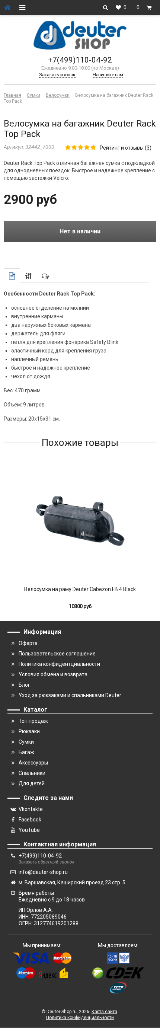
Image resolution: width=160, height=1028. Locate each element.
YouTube (29, 830)
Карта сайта (104, 1011)
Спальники (32, 773)
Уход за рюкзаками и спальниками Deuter (70, 695)
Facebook (30, 820)
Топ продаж (33, 721)
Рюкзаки (29, 731)
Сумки (26, 742)
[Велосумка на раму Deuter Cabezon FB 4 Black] (80, 520)
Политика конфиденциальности (80, 1017)
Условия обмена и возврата (53, 674)
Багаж (26, 752)
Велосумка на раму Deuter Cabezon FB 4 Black (80, 589)
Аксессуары (33, 763)
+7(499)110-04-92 (80, 59)
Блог (24, 685)
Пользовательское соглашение (57, 654)
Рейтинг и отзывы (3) (125, 148)
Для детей (32, 783)
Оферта (28, 643)
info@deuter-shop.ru (43, 872)
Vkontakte (31, 809)
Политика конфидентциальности (59, 664)
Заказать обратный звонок (46, 862)
